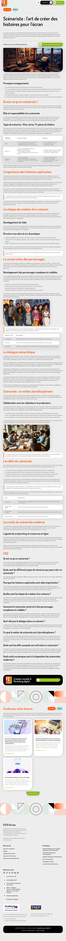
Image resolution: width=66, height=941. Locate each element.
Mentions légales (40, 930)
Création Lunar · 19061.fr (44, 928)
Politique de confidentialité (28, 930)
